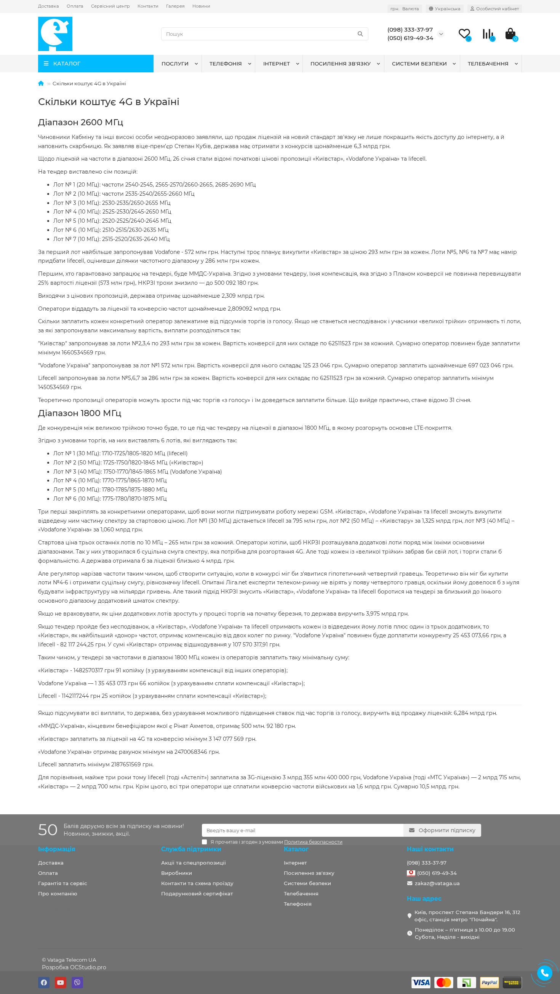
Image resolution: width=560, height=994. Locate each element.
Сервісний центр (110, 6)
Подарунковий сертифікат (197, 893)
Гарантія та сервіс (62, 883)
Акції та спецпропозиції (193, 863)
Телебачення (488, 64)
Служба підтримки (191, 849)
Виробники (176, 873)
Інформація (56, 849)
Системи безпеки (419, 64)
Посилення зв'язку (340, 64)
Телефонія (226, 64)
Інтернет (276, 64)
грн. (404, 8)
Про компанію (57, 893)
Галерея (175, 6)
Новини (201, 6)
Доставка (48, 6)
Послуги (175, 64)
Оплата (75, 6)
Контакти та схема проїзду (197, 883)
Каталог (296, 849)
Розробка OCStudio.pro (74, 967)
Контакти (148, 6)
